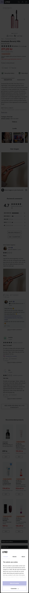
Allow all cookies (14, 583)
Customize (14, 588)
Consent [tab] (5, 556)
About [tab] (23, 556)
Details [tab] (14, 556)
